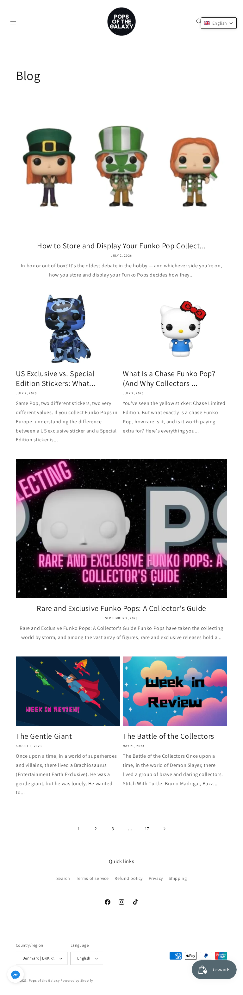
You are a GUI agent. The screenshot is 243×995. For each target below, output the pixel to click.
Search (63, 878)
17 (147, 828)
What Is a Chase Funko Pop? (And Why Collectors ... (169, 378)
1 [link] (79, 828)
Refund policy (129, 878)
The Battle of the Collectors (168, 736)
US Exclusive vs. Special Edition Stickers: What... (56, 378)
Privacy (156, 878)
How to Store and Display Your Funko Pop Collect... (121, 246)
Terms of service (92, 878)
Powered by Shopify (76, 980)
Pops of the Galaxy (44, 980)
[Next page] (164, 829)
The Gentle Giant (44, 736)
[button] (13, 21)
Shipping (178, 878)
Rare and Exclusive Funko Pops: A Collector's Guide (121, 608)
